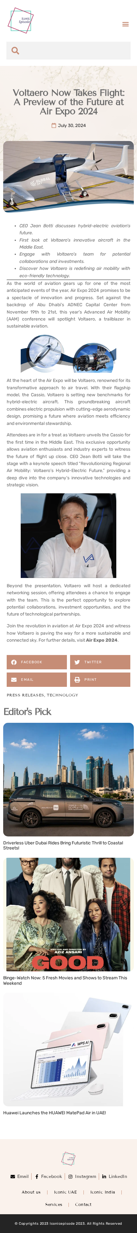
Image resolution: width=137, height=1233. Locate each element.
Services (53, 1204)
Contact (83, 1204)
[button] (125, 24)
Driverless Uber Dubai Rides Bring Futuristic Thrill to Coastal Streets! (63, 845)
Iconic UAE (65, 1192)
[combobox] (68, 51)
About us (31, 1192)
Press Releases (25, 695)
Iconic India (102, 1192)
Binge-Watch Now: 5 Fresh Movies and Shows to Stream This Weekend (65, 980)
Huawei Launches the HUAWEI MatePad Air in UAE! (54, 1113)
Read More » (17, 855)
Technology (62, 695)
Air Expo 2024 (102, 640)
